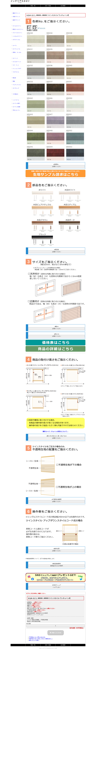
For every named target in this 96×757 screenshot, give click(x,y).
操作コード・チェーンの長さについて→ (55, 431)
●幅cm (56, 326)
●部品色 (56, 249)
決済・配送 (48, 5)
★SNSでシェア (56, 585)
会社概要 (63, 5)
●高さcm (56, 334)
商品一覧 (33, 5)
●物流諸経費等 (56, 563)
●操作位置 (56, 548)
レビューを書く (35, 640)
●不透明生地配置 (56, 499)
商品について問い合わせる (38, 637)
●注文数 (28, 623)
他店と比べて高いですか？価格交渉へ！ (42, 638)
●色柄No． (56, 164)
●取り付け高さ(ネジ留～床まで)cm (57, 436)
